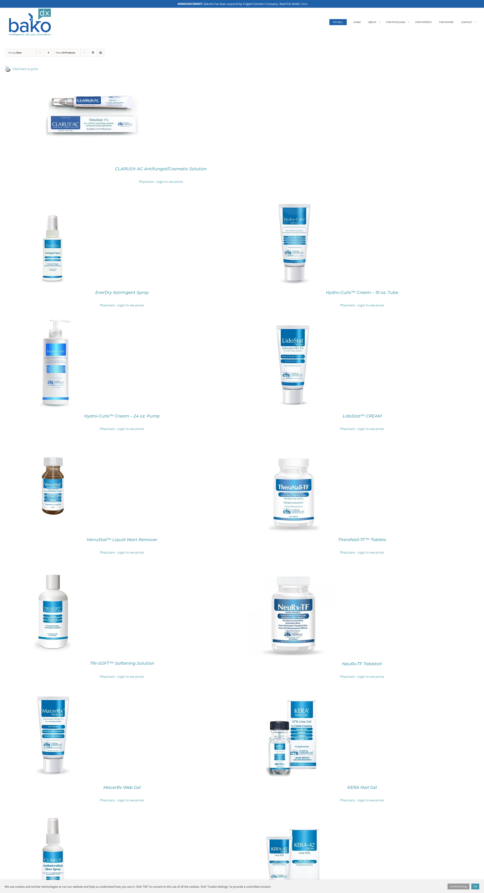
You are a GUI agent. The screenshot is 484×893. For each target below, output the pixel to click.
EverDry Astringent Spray (122, 292)
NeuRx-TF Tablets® (362, 663)
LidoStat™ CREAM (362, 416)
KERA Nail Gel (362, 787)
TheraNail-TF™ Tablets (362, 539)
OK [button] (475, 886)
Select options (83, 116)
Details (105, 116)
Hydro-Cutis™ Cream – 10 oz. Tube (362, 292)
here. (304, 4)
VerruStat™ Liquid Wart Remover (122, 539)
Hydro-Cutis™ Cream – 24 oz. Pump (122, 416)
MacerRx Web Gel (122, 787)
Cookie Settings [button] (458, 886)
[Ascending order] (48, 53)
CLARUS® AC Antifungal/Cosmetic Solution (161, 168)
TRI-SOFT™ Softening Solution (122, 663)
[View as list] (100, 52)
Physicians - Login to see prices (161, 182)
